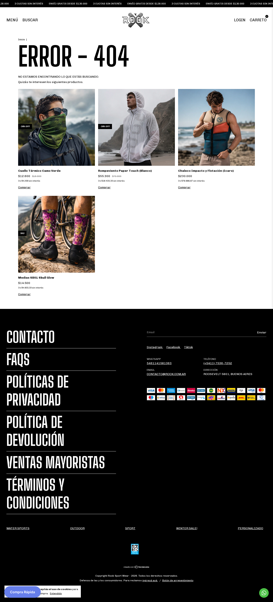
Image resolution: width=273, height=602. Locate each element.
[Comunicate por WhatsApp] (264, 593)
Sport (130, 528)
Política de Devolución (35, 431)
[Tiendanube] (136, 567)
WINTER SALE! (186, 528)
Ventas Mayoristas (55, 462)
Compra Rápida (22, 592)
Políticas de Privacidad (37, 391)
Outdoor (77, 528)
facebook (173, 347)
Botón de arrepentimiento (177, 580)
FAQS (18, 359)
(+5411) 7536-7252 (217, 363)
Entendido (56, 593)
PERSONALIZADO (250, 528)
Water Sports (17, 528)
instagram (155, 347)
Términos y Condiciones (37, 494)
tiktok (188, 347)
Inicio (21, 39)
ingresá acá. (150, 580)
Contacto (30, 337)
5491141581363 (159, 363)
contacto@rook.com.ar (166, 374)
